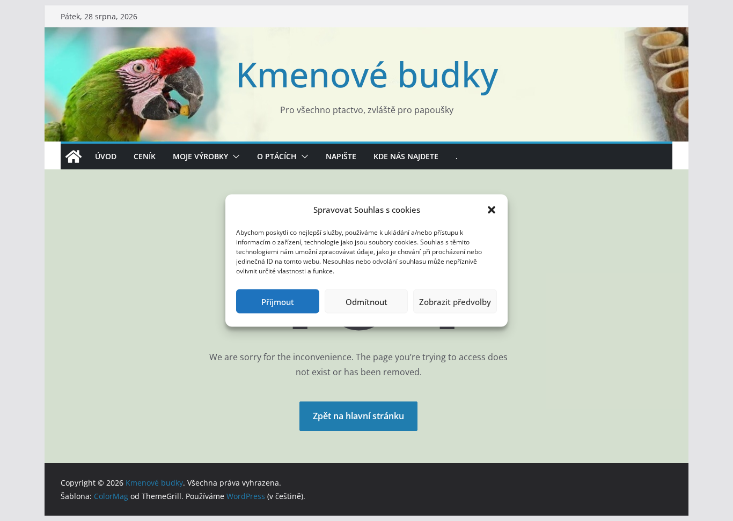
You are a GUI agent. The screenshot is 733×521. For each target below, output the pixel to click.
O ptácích (277, 156)
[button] (491, 209)
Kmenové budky (367, 74)
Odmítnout (366, 301)
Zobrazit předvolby (455, 301)
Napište (341, 156)
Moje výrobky (200, 156)
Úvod (105, 156)
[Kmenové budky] (73, 156)
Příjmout (277, 301)
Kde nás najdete (405, 156)
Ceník (145, 156)
